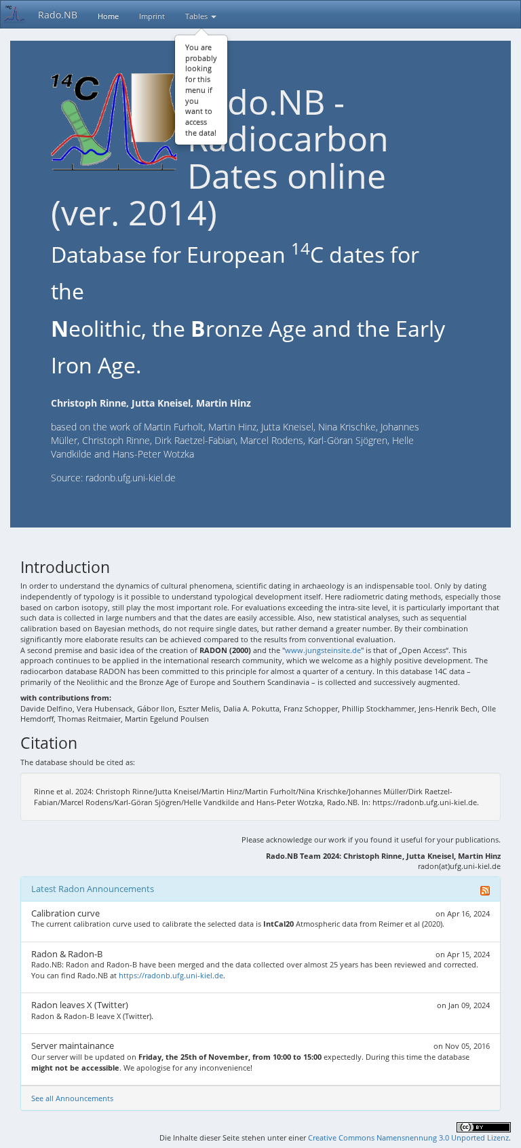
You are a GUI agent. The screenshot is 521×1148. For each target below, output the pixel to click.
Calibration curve (65, 913)
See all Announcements (72, 1098)
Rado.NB (57, 14)
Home (108, 16)
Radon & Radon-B (66, 954)
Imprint (152, 16)
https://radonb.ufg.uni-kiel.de (171, 975)
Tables (197, 16)
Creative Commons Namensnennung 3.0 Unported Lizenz (408, 1137)
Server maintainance (72, 1045)
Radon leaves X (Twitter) (79, 1005)
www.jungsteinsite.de (323, 650)
